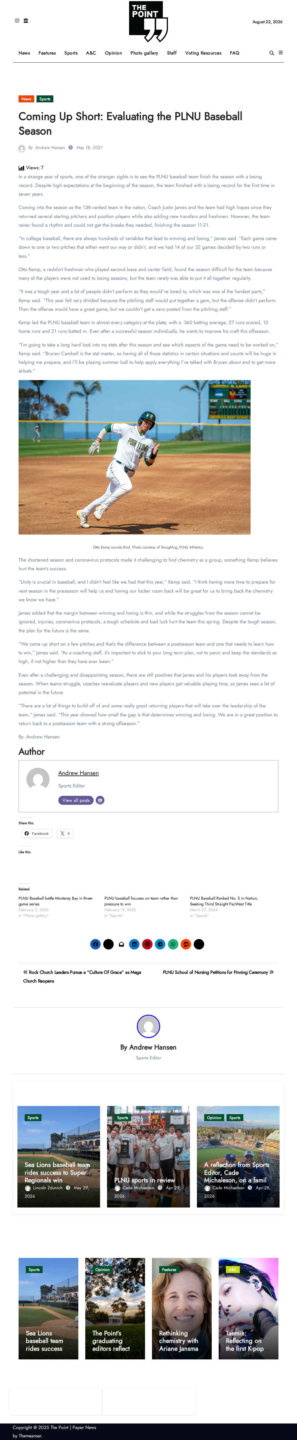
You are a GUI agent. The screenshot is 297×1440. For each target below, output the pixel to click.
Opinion (115, 51)
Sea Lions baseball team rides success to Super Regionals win (57, 1172)
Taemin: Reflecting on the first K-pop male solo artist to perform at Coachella (246, 1352)
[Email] (100, 800)
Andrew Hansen (50, 147)
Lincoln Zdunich (48, 1188)
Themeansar (30, 1435)
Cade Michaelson (139, 1188)
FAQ (235, 53)
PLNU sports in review (144, 1180)
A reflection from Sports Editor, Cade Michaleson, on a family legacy (236, 1176)
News (24, 53)
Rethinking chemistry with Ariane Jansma (178, 1340)
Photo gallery (144, 53)
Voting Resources (203, 53)
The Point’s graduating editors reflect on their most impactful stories (115, 1348)
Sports (73, 51)
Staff (172, 53)
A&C (93, 51)
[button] (281, 53)
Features (49, 51)
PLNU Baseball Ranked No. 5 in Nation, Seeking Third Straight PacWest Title (224, 901)
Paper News (84, 1427)
